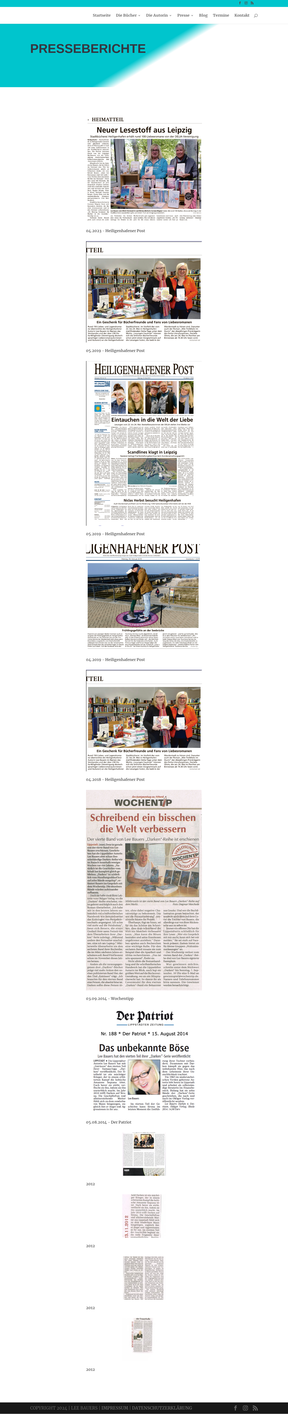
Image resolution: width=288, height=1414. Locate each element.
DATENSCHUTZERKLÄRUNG (162, 1408)
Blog (203, 16)
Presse (183, 16)
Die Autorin (157, 16)
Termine (221, 16)
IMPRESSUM (114, 1408)
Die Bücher (126, 16)
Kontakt (241, 16)
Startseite (102, 16)
